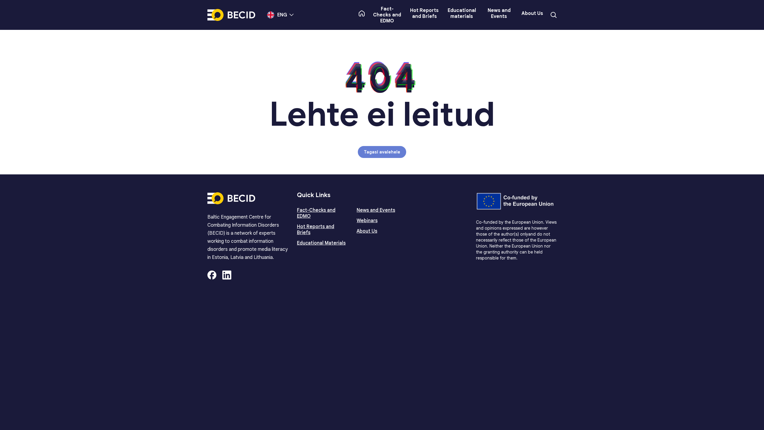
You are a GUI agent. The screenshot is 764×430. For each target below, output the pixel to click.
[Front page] (362, 13)
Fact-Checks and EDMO (387, 15)
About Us (532, 13)
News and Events (499, 13)
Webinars (367, 221)
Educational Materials (321, 243)
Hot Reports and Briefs (424, 13)
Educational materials (462, 13)
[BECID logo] (231, 15)
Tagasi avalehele (382, 152)
